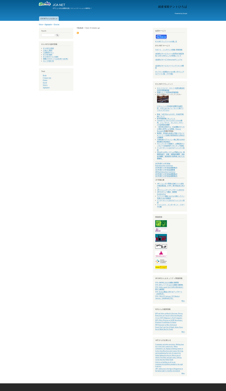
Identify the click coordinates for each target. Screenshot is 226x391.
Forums (45, 80)
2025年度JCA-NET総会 (162, 163)
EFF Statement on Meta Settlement (166, 325)
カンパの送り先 (48, 61)
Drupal (185, 13)
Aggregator (48, 24)
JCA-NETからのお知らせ (48, 18)
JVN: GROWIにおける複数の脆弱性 (167, 282)
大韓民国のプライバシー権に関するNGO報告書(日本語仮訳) (171, 141)
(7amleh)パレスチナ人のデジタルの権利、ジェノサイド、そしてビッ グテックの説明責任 (170, 123)
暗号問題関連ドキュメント (166, 119)
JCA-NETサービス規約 (50, 57)
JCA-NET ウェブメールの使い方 (166, 41)
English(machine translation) (164, 166)
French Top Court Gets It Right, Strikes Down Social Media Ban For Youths (169, 328)
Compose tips (47, 78)
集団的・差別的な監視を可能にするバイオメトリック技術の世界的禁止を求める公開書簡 (171, 135)
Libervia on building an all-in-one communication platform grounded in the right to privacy (169, 364)
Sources (56, 24)
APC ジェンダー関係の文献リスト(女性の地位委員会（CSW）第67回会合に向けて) (171, 186)
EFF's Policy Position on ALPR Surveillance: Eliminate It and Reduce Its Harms (169, 321)
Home (41, 24)
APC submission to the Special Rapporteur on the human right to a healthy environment (169, 370)
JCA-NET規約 (47, 55)
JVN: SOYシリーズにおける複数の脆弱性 (169, 285)
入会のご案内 (47, 50)
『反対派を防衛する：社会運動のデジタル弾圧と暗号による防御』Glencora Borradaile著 (171, 129)
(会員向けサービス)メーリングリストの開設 (169, 67)
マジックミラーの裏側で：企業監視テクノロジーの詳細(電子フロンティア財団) (171, 145)
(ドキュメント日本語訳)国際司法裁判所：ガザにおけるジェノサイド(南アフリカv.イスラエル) (170, 108)
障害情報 (179, 50)
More (183, 301)
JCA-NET (59, 5)
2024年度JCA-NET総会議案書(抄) (166, 168)
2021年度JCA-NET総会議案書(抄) (166, 176)
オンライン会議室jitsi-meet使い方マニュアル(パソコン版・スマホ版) (169, 73)
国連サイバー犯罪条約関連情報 (167, 92)
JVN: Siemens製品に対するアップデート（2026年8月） (168, 293)
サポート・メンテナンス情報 (165, 50)
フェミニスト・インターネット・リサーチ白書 (171, 206)
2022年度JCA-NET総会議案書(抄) (166, 174)
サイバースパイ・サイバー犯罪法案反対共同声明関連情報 (171, 89)
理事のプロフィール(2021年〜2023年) (55, 59)
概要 (168, 125)
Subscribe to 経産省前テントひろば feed (78, 33)
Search (45, 83)
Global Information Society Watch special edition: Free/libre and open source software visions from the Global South (168, 357)
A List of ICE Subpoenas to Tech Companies (168, 318)
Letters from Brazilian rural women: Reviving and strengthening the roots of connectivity (169, 352)
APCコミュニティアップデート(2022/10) (170, 190)
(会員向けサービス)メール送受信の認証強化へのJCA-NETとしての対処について (169, 55)
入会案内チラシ (48, 53)
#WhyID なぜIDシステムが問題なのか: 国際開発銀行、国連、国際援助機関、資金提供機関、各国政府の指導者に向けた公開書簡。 (171, 155)
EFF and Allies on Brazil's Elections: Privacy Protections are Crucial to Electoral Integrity (169, 314)
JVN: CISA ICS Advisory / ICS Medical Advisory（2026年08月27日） (167, 297)
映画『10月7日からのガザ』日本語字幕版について (170, 115)
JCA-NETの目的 (48, 48)
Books (45, 75)
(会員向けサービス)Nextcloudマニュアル (168, 60)
